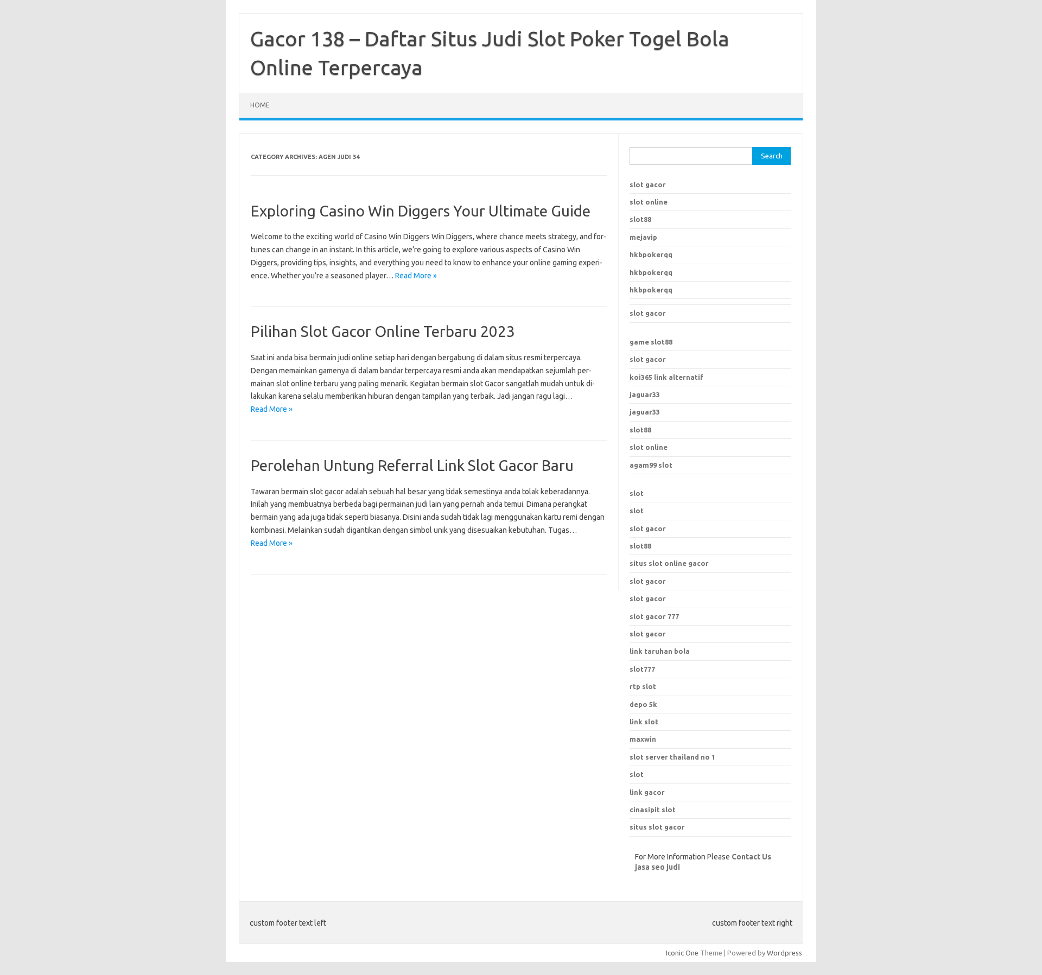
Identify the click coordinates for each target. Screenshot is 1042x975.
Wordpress (784, 953)
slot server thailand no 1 (672, 757)
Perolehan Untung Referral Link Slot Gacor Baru (412, 465)
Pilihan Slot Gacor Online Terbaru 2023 (383, 331)
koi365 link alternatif (666, 377)
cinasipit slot (653, 809)
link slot (644, 721)
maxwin (643, 739)
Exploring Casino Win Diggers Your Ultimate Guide (420, 210)
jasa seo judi (657, 867)
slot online (649, 202)
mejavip (643, 237)
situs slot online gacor (669, 563)
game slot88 (651, 342)
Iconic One (682, 953)
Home (260, 105)
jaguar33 (645, 394)
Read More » (416, 275)
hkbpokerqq (651, 254)
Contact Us (751, 856)
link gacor (647, 792)
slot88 (640, 219)
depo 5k (643, 704)
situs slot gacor (657, 827)
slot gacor (648, 184)
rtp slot (643, 686)
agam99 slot (651, 465)
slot (637, 493)
